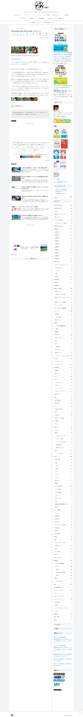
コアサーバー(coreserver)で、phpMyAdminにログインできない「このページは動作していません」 (62, 639)
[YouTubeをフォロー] (31, 157)
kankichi (65, 96)
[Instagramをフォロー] (29, 157)
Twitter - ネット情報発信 (61, 189)
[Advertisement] (30, 42)
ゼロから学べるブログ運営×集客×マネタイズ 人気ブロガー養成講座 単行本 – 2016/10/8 (62, 87)
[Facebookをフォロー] (24, 157)
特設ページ (56, 94)
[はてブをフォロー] (26, 157)
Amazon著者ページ (62, 181)
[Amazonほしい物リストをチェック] (34, 157)
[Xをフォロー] (21, 157)
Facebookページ (59, 191)
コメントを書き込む (30, 258)
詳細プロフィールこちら (59, 118)
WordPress (14, 120)
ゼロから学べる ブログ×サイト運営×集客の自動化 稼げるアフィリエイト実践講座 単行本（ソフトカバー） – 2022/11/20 (62, 54)
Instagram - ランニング (61, 193)
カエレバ (43, 86)
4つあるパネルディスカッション (22, 62)
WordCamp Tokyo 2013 (16, 59)
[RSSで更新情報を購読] (39, 157)
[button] (46, 34)
